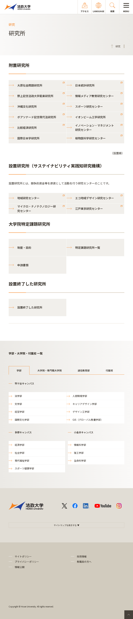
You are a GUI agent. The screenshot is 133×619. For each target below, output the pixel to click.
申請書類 (22, 265)
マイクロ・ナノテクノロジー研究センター (36, 208)
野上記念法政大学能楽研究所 (35, 96)
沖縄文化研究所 (27, 106)
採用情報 (82, 556)
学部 (19, 370)
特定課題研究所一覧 (87, 247)
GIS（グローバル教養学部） (88, 419)
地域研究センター (28, 198)
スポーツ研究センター (89, 106)
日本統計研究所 (85, 85)
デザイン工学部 (81, 411)
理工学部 (79, 452)
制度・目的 (24, 247)
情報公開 (19, 567)
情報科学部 (80, 445)
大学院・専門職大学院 (49, 370)
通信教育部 (84, 370)
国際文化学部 (22, 419)
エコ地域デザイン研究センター (94, 198)
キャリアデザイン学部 (85, 404)
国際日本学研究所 (28, 138)
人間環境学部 (80, 396)
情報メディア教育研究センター (94, 96)
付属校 (109, 370)
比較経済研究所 (27, 127)
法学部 (18, 396)
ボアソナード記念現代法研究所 (36, 117)
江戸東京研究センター (89, 208)
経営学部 (19, 411)
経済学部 (19, 445)
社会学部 (19, 452)
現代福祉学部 (22, 460)
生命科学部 (80, 460)
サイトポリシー (23, 556)
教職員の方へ (84, 561)
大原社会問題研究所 (29, 85)
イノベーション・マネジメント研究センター (94, 127)
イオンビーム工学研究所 (90, 117)
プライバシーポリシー (27, 561)
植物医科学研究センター (90, 138)
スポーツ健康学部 (24, 468)
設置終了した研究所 (29, 307)
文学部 (18, 404)
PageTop (128, 614)
